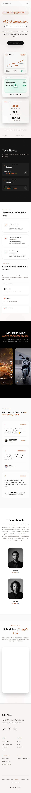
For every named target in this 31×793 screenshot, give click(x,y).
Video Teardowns (7, 744)
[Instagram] (9, 729)
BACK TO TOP (13, 787)
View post (23, 440)
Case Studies (5, 741)
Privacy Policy (25, 779)
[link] (15, 227)
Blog (18, 744)
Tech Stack (5, 747)
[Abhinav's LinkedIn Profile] (18, 603)
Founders (20, 747)
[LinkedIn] (15, 729)
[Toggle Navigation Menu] (27, 3)
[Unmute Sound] (11, 377)
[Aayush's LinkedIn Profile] (18, 572)
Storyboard (5, 758)
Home (19, 741)
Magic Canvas (6, 761)
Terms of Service (15, 782)
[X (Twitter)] (4, 729)
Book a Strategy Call (15, 43)
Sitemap (4, 750)
